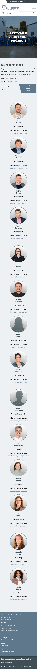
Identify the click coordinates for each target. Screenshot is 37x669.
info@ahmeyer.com (12, 81)
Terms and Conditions (7, 651)
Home (2, 61)
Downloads (4, 645)
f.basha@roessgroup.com (18, 599)
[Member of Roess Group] (23, 1)
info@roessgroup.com (11, 631)
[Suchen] (33, 13)
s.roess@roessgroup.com (18, 203)
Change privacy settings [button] (8, 659)
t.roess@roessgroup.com (18, 168)
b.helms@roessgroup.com (18, 491)
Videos (3, 643)
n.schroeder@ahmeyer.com (19, 382)
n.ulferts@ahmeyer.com (18, 347)
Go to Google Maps (28, 88)
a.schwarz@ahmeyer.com (18, 238)
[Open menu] (34, 7)
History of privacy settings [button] (23, 659)
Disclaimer (4, 649)
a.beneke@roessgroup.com (19, 526)
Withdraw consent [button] (6, 663)
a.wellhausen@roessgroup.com (18, 456)
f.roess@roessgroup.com (18, 133)
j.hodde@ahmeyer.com (18, 277)
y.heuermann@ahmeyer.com (18, 421)
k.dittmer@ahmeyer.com (18, 312)
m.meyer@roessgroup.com (18, 564)
